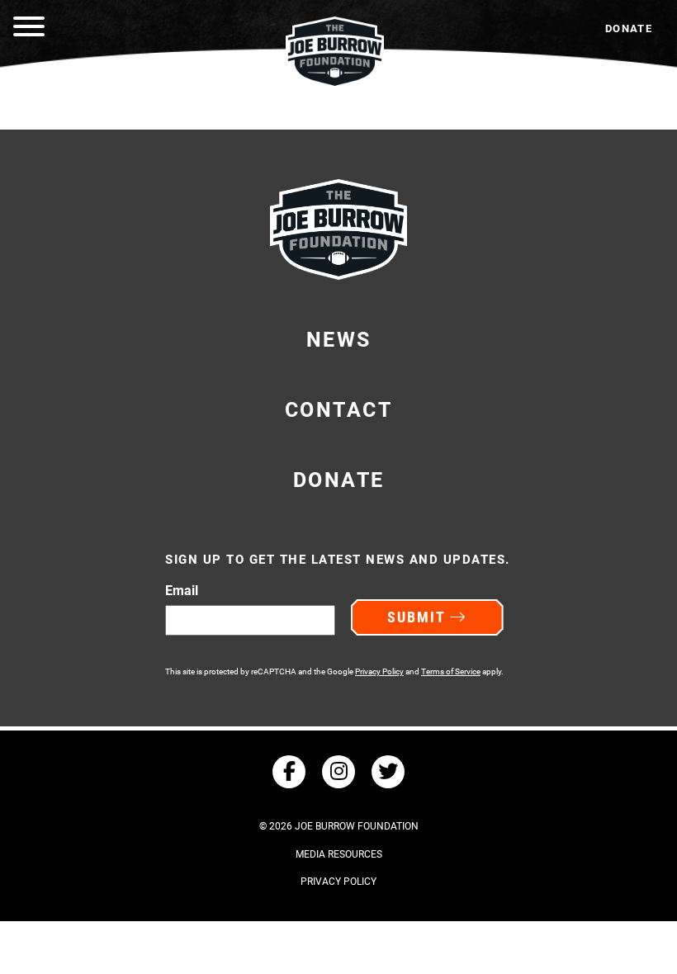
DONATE (628, 29)
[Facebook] (288, 771)
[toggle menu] (29, 29)
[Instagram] (338, 771)
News (339, 340)
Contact (339, 410)
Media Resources (339, 854)
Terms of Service (451, 671)
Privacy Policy (379, 671)
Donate (339, 480)
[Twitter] (388, 771)
